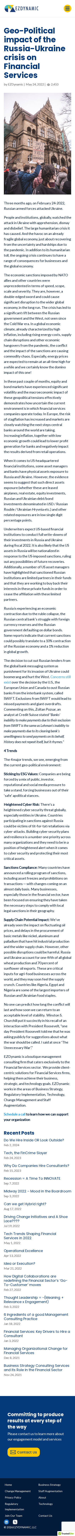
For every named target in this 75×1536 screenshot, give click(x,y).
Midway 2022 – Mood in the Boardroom (37, 1191)
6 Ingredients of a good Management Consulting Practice (36, 1316)
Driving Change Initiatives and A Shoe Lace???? (36, 1218)
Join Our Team (13, 1515)
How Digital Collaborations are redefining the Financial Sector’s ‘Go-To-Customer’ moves (36, 1280)
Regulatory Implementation (14, 1506)
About (42, 1497)
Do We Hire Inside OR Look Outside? (34, 1140)
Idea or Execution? (19, 1263)
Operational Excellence (23, 1250)
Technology (45, 1503)
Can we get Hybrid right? (25, 1203)
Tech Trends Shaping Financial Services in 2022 (30, 1235)
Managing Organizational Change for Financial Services (36, 1350)
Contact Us (27, 1452)
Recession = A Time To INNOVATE (32, 1178)
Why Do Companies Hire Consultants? (36, 1165)
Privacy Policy (13, 1497)
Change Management (18, 1491)
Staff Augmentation (50, 1491)
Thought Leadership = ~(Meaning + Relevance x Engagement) (34, 1299)
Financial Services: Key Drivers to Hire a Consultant (37, 1333)
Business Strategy (49, 1484)
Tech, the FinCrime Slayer (25, 1152)
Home (8, 1484)
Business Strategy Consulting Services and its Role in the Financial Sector (36, 1367)
